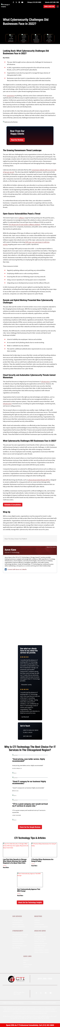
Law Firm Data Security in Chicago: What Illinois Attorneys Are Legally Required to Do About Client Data (15, 861)
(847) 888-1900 (27, 736)
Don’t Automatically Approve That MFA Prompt (28, 890)
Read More (6, 867)
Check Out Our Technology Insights (30, 902)
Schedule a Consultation (12, 505)
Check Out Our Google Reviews (30, 827)
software (21, 218)
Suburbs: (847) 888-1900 (52, 2)
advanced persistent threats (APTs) (39, 480)
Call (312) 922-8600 (46, 1025)
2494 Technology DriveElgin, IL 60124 (30, 731)
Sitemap (34, 1002)
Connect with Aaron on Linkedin (17, 569)
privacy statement (38, 1018)
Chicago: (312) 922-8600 (34, 2)
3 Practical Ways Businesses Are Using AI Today (42, 860)
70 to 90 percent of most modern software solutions (24, 224)
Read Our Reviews (17, 140)
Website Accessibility (51, 1002)
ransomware (10, 95)
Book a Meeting (49, 6)
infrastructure (45, 381)
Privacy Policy (40, 1002)
